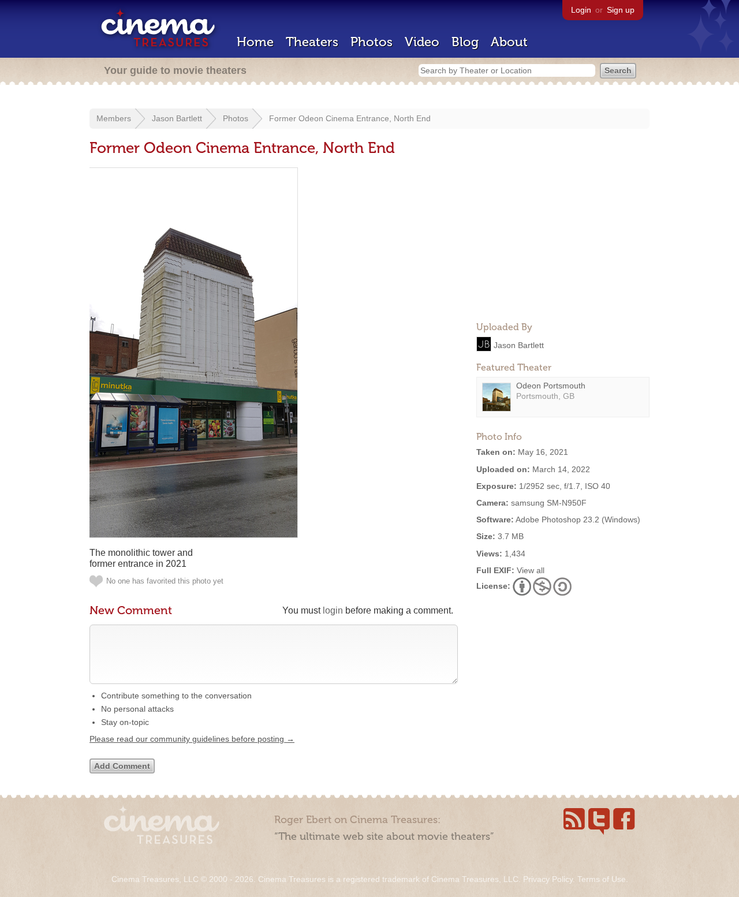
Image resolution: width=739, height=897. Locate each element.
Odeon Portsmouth (550, 385)
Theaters (312, 42)
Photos (371, 42)
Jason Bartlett (177, 118)
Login (581, 9)
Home (255, 42)
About (509, 42)
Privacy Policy (548, 879)
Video (422, 42)
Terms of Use (601, 879)
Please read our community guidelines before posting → (191, 738)
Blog (465, 42)
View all (530, 570)
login (333, 610)
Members (113, 118)
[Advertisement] (563, 240)
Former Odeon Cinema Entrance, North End (350, 118)
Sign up (621, 9)
